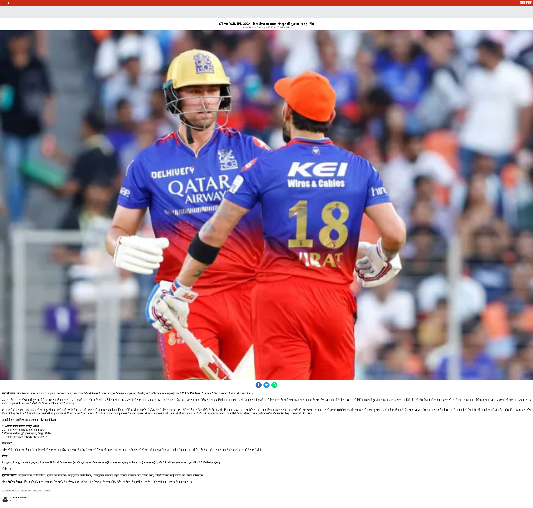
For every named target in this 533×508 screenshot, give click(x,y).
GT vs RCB (26, 491)
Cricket (47, 491)
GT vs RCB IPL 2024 (10, 491)
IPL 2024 (37, 491)
